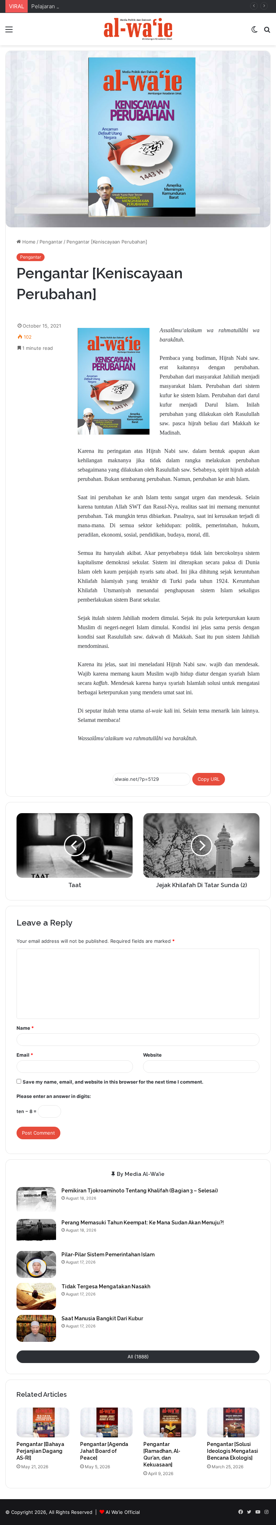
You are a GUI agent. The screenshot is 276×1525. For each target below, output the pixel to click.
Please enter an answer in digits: (54, 1096)
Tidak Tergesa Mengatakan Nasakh (105, 1286)
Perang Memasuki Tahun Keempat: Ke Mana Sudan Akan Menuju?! (142, 1222)
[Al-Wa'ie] (138, 29)
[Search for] (267, 32)
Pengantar (51, 242)
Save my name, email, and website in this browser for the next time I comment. (113, 1082)
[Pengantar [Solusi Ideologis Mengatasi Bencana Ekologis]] (233, 1422)
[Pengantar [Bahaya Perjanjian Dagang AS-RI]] (43, 1422)
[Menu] (9, 32)
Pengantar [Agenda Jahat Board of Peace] (104, 1451)
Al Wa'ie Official (123, 1512)
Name (25, 1028)
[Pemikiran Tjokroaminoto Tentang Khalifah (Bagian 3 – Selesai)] (36, 1200)
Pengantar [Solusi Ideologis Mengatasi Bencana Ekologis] (232, 1451)
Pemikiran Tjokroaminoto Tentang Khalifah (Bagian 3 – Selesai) (139, 1190)
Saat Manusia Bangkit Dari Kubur (102, 1318)
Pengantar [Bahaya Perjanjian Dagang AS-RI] (40, 1451)
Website (152, 1055)
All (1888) (138, 1356)
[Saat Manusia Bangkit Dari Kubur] (36, 1328)
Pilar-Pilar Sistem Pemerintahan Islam (108, 1254)
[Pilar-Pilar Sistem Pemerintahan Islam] (36, 1264)
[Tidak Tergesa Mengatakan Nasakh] (36, 1296)
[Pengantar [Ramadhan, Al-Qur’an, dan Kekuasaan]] (169, 1422)
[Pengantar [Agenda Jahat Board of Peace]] (106, 1422)
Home (28, 242)
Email (25, 1055)
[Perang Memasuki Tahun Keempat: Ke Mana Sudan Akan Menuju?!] (36, 1232)
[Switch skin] (254, 32)
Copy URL (209, 779)
